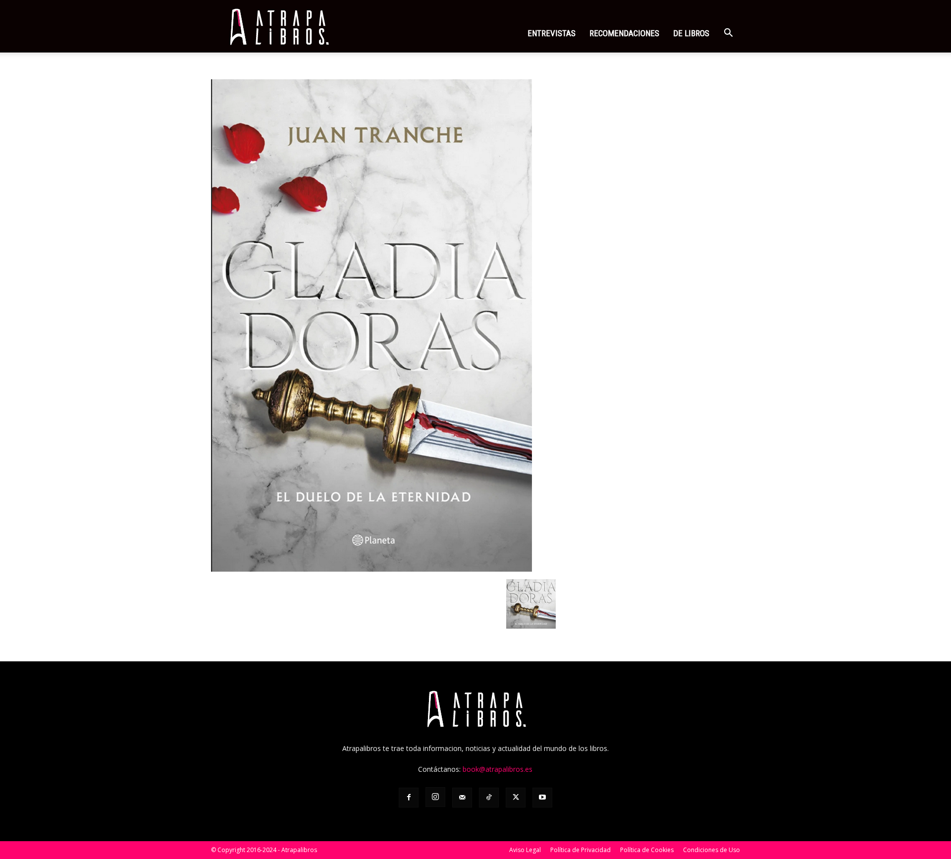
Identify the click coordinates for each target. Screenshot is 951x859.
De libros (691, 33)
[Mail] (462, 797)
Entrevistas (552, 33)
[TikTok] (489, 797)
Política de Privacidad (580, 850)
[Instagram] (435, 797)
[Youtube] (542, 797)
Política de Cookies (647, 850)
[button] (728, 34)
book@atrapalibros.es (497, 769)
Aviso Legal (525, 850)
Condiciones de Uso (711, 850)
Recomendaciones (624, 33)
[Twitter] (516, 797)
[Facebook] (409, 797)
